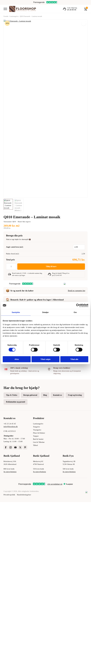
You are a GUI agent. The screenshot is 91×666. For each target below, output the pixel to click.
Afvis (17, 359)
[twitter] (20, 447)
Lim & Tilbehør (39, 442)
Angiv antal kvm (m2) (14, 247)
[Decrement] (8, 266)
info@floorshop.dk (11, 426)
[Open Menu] (5, 9)
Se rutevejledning (10, 472)
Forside (6, 16)
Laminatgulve (14, 16)
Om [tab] (75, 312)
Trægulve (36, 427)
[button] (83, 23)
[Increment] (14, 266)
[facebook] (6, 447)
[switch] (34, 350)
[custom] (25, 447)
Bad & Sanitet (38, 439)
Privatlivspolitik (9, 495)
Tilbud (35, 445)
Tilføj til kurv (51, 266)
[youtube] (15, 447)
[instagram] (10, 447)
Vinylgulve (37, 430)
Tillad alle (74, 359)
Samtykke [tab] (16, 312)
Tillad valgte (45, 359)
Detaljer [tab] (45, 312)
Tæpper (36, 436)
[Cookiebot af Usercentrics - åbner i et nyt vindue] (78, 305)
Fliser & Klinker (39, 433)
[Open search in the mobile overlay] (80, 9)
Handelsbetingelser (24, 495)
